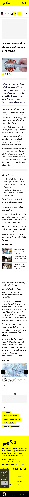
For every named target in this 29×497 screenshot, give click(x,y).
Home (3, 8)
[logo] (6, 3)
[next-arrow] (26, 372)
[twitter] (7, 74)
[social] (12, 468)
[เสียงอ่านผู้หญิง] (13, 13)
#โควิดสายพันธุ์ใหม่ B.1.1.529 (12, 419)
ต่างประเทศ (15, 8)
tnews (17, 484)
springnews (19, 481)
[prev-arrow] (3, 372)
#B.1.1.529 (7, 412)
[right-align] (22, 3)
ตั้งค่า (5, 486)
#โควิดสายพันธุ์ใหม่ (9, 423)
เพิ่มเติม (5, 479)
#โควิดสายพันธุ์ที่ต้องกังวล (11, 427)
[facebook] (5, 74)
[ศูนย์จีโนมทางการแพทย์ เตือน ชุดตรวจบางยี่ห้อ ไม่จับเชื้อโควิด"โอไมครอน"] (14, 370)
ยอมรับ (5, 483)
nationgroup (19, 476)
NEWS (9, 8)
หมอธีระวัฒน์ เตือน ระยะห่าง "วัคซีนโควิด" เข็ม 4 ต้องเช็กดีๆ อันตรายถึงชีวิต (13, 192)
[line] (10, 74)
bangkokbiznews (20, 479)
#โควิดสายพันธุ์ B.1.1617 (10, 416)
